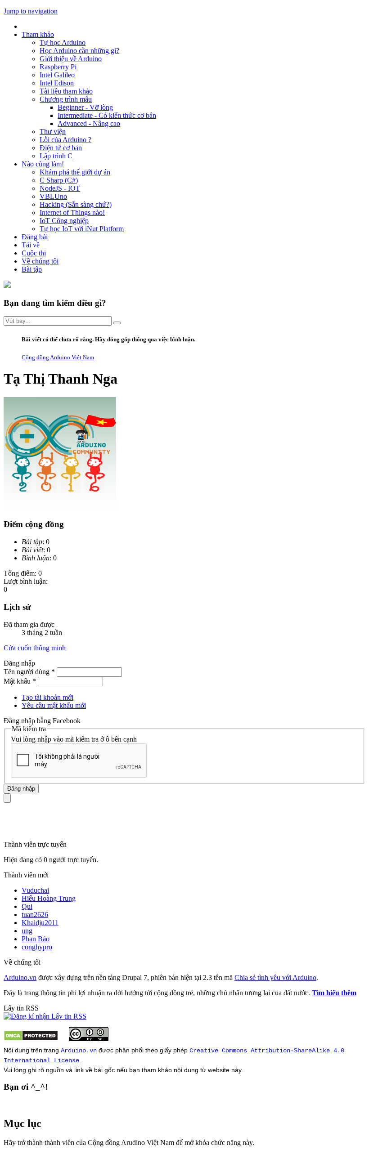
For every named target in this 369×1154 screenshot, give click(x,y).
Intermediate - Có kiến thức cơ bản (107, 115)
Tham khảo (38, 34)
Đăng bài (35, 237)
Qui (27, 906)
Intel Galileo (57, 75)
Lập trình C (56, 156)
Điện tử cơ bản (61, 148)
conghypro (37, 947)
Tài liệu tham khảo (66, 91)
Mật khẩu (20, 681)
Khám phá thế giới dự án (75, 172)
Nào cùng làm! (43, 164)
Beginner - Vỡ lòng (85, 107)
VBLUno (53, 196)
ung (27, 931)
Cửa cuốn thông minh (35, 648)
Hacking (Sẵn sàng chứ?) (76, 204)
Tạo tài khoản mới (47, 697)
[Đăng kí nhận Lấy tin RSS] (45, 1016)
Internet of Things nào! (72, 212)
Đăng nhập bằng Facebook (43, 721)
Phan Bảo (36, 939)
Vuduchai (35, 890)
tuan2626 (35, 914)
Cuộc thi (34, 253)
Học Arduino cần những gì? (79, 50)
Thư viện (53, 131)
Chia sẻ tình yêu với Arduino (275, 977)
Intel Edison (57, 83)
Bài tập (32, 269)
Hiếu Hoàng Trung (49, 898)
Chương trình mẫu (66, 99)
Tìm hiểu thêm (334, 993)
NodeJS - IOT (60, 188)
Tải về (31, 245)
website (219, 1069)
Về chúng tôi (40, 261)
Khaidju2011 (40, 922)
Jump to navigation (31, 11)
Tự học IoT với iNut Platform (82, 229)
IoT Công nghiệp (64, 220)
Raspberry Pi (58, 67)
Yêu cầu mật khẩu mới (54, 705)
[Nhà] (7, 285)
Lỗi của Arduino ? (65, 139)
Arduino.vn (20, 977)
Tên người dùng (29, 671)
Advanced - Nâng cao (89, 123)
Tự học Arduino (63, 42)
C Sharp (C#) (59, 180)
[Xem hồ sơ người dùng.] (60, 507)
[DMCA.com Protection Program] (31, 1038)
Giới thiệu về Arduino (71, 59)
